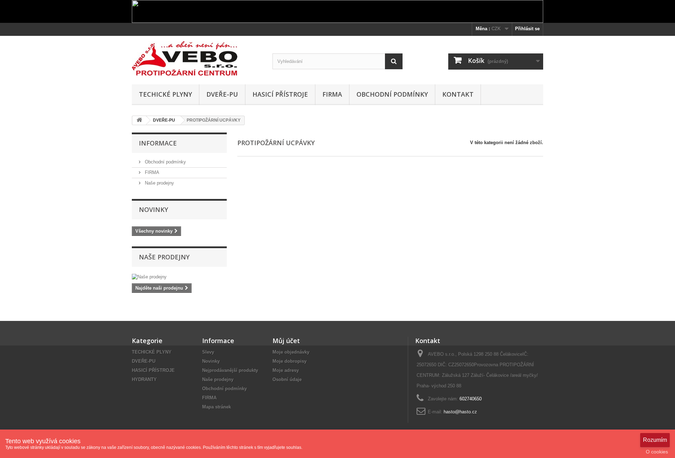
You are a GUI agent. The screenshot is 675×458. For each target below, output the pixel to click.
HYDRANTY (144, 379)
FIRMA (332, 94)
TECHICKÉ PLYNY (165, 94)
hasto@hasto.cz (460, 411)
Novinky (153, 209)
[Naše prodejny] (179, 277)
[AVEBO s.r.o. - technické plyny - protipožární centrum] (197, 58)
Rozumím (655, 440)
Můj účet (286, 340)
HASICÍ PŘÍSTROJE (280, 94)
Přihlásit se (527, 28)
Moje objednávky (290, 352)
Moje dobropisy (289, 361)
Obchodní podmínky (392, 94)
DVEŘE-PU (222, 94)
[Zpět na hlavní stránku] (139, 120)
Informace (158, 143)
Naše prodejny (158, 183)
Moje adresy (285, 370)
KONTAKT (458, 94)
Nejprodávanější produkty (230, 370)
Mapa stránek (216, 406)
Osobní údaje (287, 379)
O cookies (657, 451)
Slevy (208, 352)
